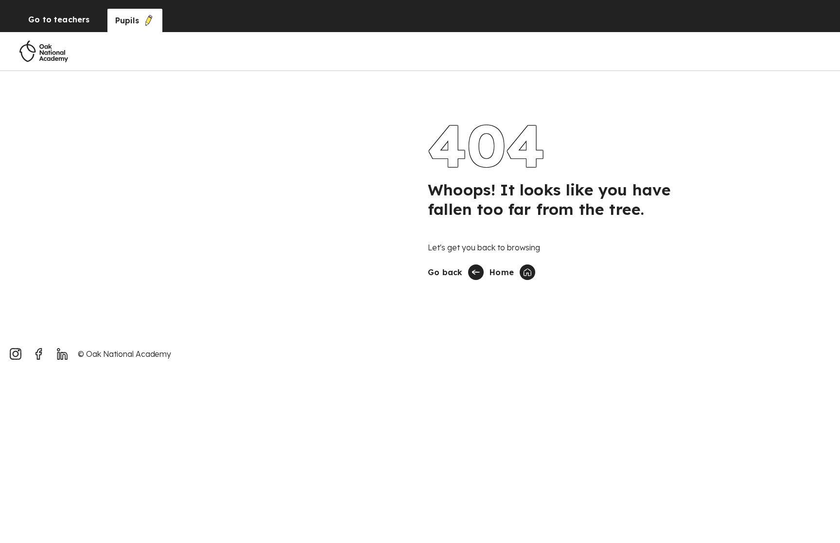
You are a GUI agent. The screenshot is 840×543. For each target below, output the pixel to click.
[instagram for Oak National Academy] (15, 354)
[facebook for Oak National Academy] (39, 354)
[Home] (44, 51)
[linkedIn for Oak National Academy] (62, 354)
